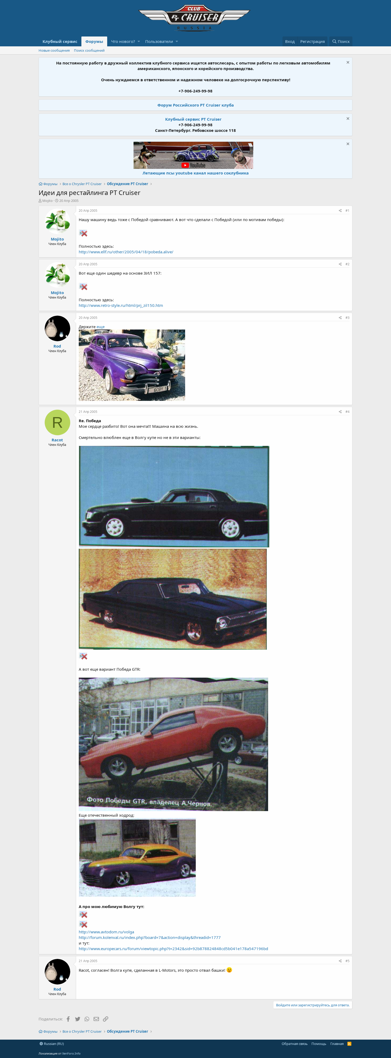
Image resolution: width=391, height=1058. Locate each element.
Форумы (94, 41)
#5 (348, 961)
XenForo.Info (71, 1053)
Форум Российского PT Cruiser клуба (195, 105)
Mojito (47, 200)
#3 (348, 317)
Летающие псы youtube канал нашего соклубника (196, 173)
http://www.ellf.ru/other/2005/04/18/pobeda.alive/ (126, 251)
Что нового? (123, 41)
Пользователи (159, 41)
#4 (348, 411)
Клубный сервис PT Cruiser (193, 119)
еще (101, 326)
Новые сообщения (54, 50)
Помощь (318, 1043)
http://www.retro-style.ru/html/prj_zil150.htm (121, 305)
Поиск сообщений (89, 50)
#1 (348, 210)
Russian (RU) (53, 1043)
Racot (57, 439)
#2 (348, 264)
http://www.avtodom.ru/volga (106, 931)
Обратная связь (295, 1043)
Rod (57, 346)
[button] (138, 41)
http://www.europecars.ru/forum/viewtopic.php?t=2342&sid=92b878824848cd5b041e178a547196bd (173, 948)
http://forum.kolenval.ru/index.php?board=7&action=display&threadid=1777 (150, 937)
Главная (337, 1043)
